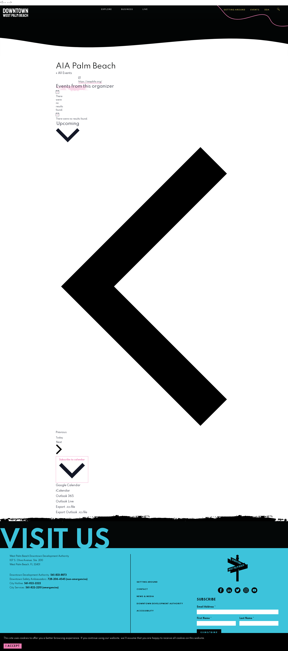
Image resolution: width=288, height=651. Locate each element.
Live (145, 9)
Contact (142, 589)
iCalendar (63, 490)
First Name (204, 618)
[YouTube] (254, 592)
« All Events (64, 73)
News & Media (145, 596)
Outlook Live (65, 501)
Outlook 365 (65, 496)
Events (254, 10)
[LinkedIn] (229, 592)
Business (127, 9)
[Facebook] (221, 592)
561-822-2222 (32, 583)
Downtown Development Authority (160, 604)
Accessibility (145, 611)
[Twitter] (238, 592)
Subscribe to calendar (72, 460)
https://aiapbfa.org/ (90, 82)
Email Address (206, 607)
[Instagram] (246, 592)
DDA (266, 10)
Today (59, 438)
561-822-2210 (34, 587)
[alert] (57, 101)
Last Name (246, 618)
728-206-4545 (56, 579)
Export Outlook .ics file (71, 512)
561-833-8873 (58, 575)
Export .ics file (65, 507)
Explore (106, 9)
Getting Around (234, 10)
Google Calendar (68, 485)
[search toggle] (278, 9)
